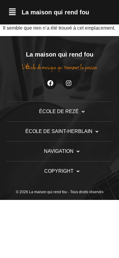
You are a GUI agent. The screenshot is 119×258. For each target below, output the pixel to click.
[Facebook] (50, 83)
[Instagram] (69, 83)
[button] (12, 12)
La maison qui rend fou (55, 12)
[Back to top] (103, 242)
